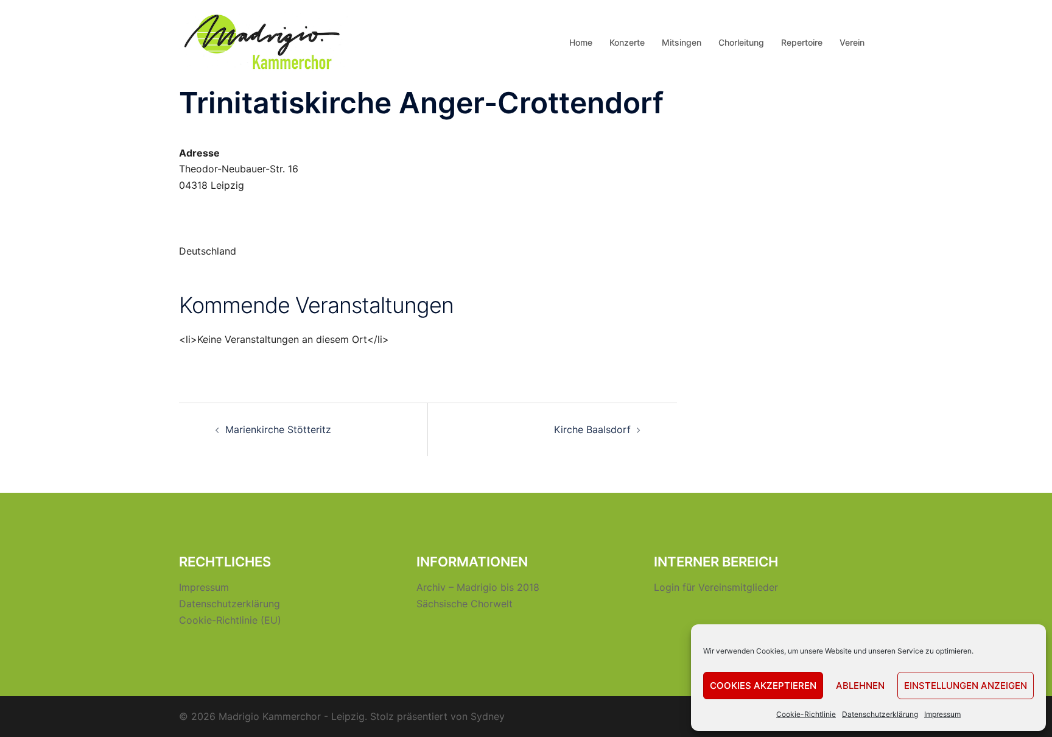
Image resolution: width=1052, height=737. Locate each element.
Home (580, 42)
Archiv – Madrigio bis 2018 (477, 587)
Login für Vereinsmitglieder (716, 587)
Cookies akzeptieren (763, 685)
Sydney (488, 716)
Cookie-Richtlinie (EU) (230, 620)
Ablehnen (860, 685)
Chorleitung (741, 42)
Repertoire (801, 42)
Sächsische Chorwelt (464, 604)
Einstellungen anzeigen (965, 685)
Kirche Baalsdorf (592, 429)
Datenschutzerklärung (880, 714)
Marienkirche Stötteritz (278, 429)
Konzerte (627, 42)
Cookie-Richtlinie (806, 714)
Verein (852, 42)
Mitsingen (681, 42)
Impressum (942, 714)
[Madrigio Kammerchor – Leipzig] (264, 41)
